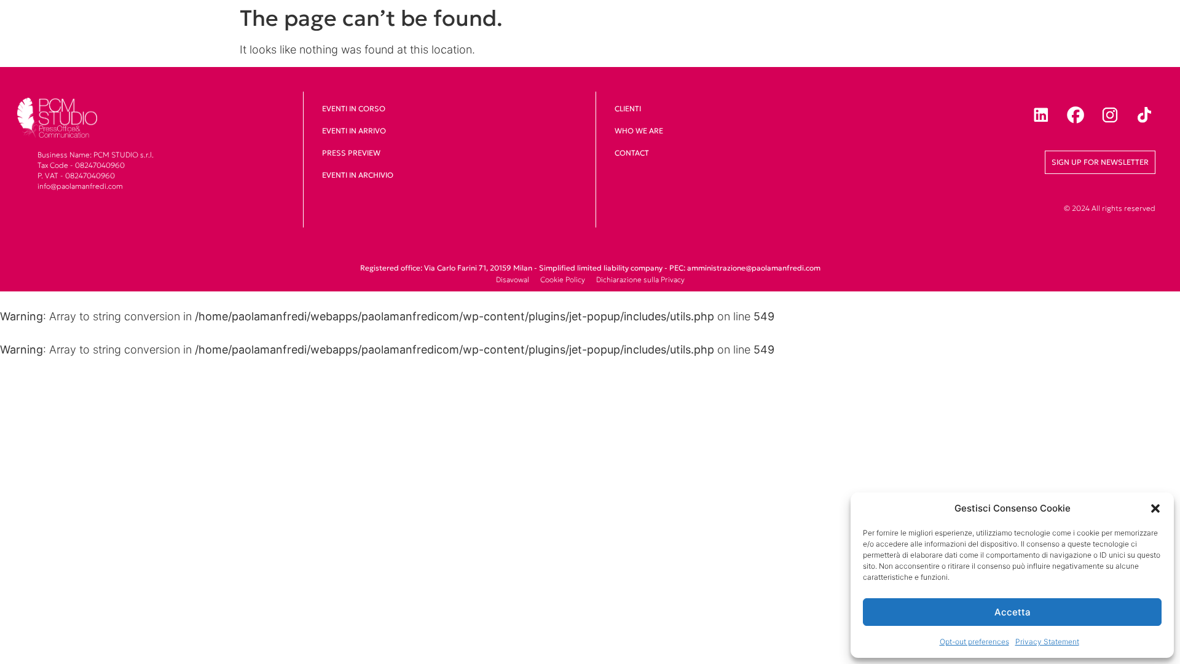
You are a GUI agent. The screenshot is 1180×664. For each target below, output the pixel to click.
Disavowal (512, 279)
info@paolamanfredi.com (80, 186)
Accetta (1012, 612)
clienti (628, 108)
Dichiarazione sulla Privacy (640, 279)
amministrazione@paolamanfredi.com (753, 267)
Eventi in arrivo (354, 130)
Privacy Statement (1047, 641)
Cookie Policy (562, 279)
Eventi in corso (353, 108)
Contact (632, 152)
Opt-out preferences (974, 641)
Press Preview (351, 152)
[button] (1155, 508)
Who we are (639, 130)
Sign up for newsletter (1100, 162)
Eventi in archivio (357, 175)
